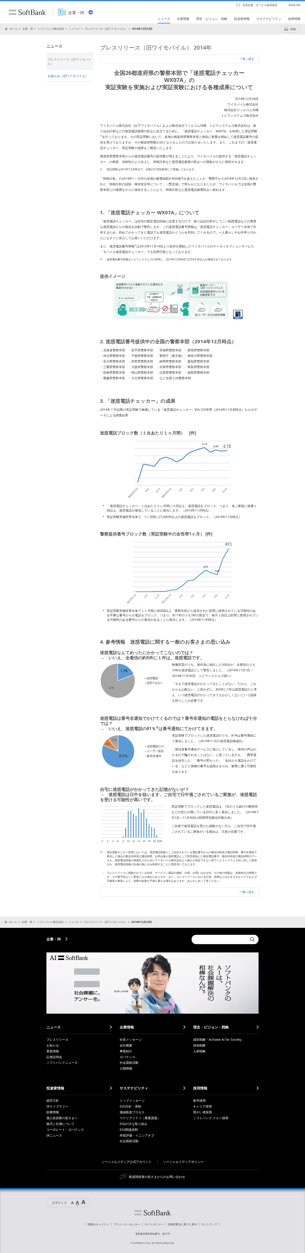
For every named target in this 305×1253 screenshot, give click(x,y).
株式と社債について (60, 1124)
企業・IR (27, 29)
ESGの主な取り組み (133, 1124)
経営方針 (52, 1100)
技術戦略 (199, 1045)
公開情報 (126, 1068)
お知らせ (52, 1045)
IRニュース (54, 1135)
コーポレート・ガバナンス (65, 1129)
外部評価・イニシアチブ (137, 1135)
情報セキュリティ (98, 1224)
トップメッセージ (132, 1100)
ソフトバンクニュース (62, 1062)
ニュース (74, 29)
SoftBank (27, 12)
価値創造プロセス (132, 1112)
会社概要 (126, 1045)
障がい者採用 (202, 1112)
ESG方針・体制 (130, 1106)
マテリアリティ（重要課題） (140, 1118)
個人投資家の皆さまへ (62, 1118)
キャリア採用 (202, 1106)
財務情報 (52, 1112)
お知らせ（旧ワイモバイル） (68, 76)
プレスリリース (57, 1039)
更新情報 (52, 1051)
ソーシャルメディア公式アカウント (127, 1162)
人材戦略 (199, 1051)
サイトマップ (209, 1224)
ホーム (14, 29)
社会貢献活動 (129, 1062)
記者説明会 (54, 1057)
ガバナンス (127, 1057)
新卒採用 (199, 1100)
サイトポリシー (153, 1224)
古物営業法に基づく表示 (182, 1224)
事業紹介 (126, 1051)
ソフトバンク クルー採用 (210, 1118)
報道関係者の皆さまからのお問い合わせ (157, 1177)
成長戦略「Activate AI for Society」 (218, 1039)
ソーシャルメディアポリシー (183, 1162)
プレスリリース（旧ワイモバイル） (105, 29)
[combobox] (219, 939)
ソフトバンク (152, 1213)
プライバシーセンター (126, 1224)
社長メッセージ (131, 1039)
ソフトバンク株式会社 (51, 29)
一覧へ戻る (247, 59)
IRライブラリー (57, 1106)
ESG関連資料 (129, 1129)
